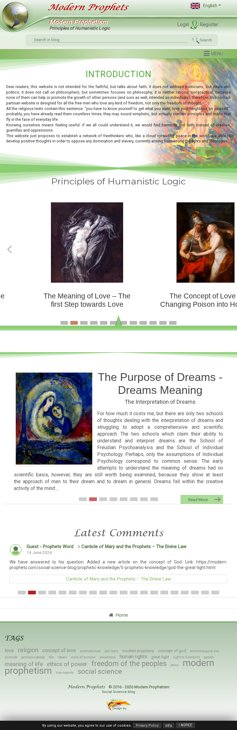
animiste (11, 657)
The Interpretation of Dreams (160, 402)
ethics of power (67, 664)
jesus (175, 665)
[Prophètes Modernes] (85, 7)
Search (206, 40)
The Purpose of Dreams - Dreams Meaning (160, 383)
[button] (205, 5)
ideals (62, 657)
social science (100, 671)
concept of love (59, 650)
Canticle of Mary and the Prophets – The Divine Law (133, 546)
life (51, 657)
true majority (65, 672)
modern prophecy (138, 650)
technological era (204, 651)
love (9, 650)
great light (160, 657)
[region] (118, 111)
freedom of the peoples (129, 664)
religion (28, 650)
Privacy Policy (147, 726)
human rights (133, 657)
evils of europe (83, 657)
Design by (119, 708)
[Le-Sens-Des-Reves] (54, 418)
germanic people (33, 657)
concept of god (172, 650)
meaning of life (24, 664)
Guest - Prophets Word (50, 546)
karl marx (111, 651)
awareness (108, 657)
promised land (90, 651)
